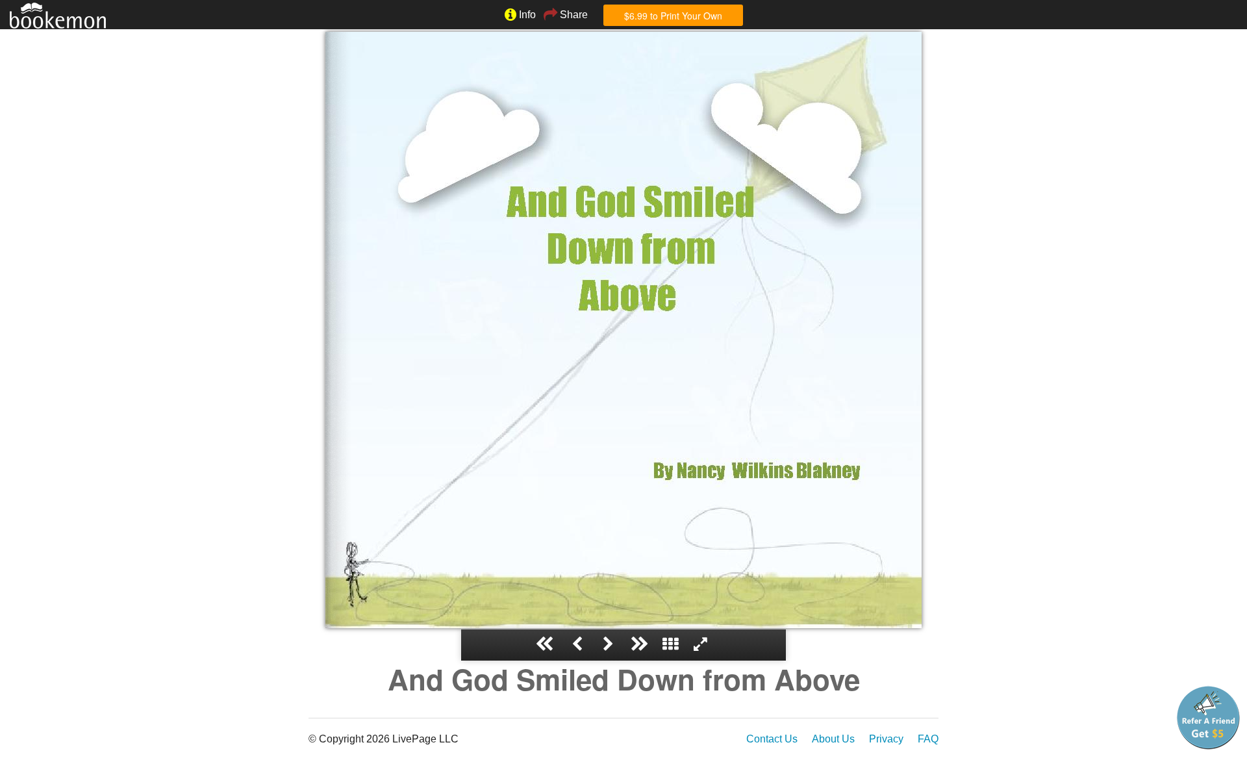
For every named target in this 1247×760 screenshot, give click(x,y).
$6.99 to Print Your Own (673, 15)
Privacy (886, 738)
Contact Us (772, 738)
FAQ (928, 738)
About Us (833, 738)
